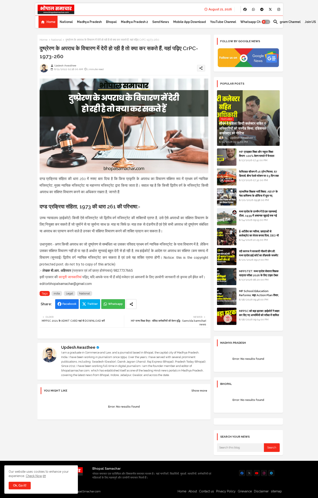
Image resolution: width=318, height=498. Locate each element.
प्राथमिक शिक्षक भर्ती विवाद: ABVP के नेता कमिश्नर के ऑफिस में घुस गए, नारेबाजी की (258, 195)
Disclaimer (261, 491)
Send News (160, 22)
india (57, 293)
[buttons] (245, 9)
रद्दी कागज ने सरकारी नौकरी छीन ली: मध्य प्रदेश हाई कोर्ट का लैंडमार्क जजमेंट (258, 253)
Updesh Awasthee (78, 347)
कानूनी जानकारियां (70, 277)
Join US (310, 22)
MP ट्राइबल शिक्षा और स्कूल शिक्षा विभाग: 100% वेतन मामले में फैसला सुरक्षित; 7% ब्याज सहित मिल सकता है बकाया (257, 157)
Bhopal (111, 22)
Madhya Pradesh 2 (134, 22)
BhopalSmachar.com (87, 491)
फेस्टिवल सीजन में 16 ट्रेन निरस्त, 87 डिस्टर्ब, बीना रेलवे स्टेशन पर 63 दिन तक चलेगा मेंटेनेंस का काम (259, 175)
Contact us (206, 491)
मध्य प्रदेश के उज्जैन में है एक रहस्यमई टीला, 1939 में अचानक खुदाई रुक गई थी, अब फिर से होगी (258, 215)
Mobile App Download (189, 22)
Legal (69, 293)
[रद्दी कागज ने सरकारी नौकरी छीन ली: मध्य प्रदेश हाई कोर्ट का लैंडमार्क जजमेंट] (226, 256)
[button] (266, 22)
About (192, 491)
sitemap (276, 491)
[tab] (48, 22)
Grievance (245, 491)
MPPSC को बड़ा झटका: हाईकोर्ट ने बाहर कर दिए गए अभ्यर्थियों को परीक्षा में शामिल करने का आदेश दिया (259, 314)
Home (51, 22)
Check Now (34, 476)
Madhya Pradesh (89, 22)
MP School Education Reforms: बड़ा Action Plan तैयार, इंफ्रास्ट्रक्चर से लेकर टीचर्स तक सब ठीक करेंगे (259, 297)
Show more (199, 390)
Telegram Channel (286, 22)
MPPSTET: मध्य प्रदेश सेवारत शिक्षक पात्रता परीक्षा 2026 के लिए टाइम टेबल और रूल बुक (259, 275)
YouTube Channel (223, 22)
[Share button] (131, 304)
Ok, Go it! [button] (19, 485)
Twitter (92, 303)
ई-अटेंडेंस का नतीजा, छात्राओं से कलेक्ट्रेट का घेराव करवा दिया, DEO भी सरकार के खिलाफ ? (259, 235)
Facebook (69, 303)
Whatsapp (115, 303)
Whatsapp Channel (254, 22)
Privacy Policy (226, 491)
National (66, 22)
